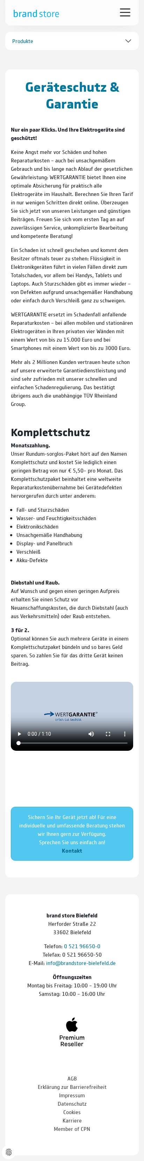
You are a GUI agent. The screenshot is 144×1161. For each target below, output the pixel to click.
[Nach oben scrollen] (130, 1136)
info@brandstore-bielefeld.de (81, 962)
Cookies (72, 1111)
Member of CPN (72, 1128)
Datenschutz (72, 1103)
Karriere (72, 1120)
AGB (72, 1078)
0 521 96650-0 (82, 946)
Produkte (22, 40)
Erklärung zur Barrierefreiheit (72, 1086)
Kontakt (72, 850)
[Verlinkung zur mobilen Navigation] (125, 11)
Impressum (72, 1095)
